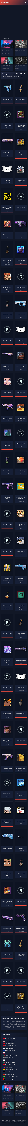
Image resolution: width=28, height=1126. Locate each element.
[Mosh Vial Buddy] (7, 460)
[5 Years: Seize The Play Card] (21, 486)
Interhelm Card (7, 235)
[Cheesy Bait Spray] (21, 757)
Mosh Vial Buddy (7, 471)
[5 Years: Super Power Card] (21, 783)
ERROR (21, 848)
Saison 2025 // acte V (10, 1067)
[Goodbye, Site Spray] (21, 513)
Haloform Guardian (20, 579)
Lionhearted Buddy (7, 315)
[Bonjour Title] (7, 169)
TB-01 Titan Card (20, 367)
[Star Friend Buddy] (21, 88)
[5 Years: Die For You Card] (21, 595)
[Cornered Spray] (7, 381)
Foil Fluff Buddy (21, 874)
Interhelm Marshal (21, 660)
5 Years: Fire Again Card (7, 902)
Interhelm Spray (21, 471)
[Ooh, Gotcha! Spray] (7, 649)
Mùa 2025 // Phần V (10, 1038)
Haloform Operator (7, 848)
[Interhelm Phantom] (7, 486)
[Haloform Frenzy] (7, 88)
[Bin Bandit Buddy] (21, 702)
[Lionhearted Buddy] (7, 304)
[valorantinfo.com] (7, 2)
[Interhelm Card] (7, 224)
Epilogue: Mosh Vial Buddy (21, 955)
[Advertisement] (14, 20)
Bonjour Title (7, 180)
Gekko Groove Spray (7, 874)
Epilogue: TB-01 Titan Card (21, 1007)
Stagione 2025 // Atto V (10, 1062)
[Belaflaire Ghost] (7, 356)
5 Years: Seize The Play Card (21, 498)
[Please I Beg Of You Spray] (21, 540)
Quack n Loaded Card (21, 153)
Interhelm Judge (21, 235)
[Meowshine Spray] (21, 810)
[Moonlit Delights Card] (7, 729)
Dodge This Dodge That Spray (7, 821)
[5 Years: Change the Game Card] (7, 568)
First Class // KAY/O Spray (7, 444)
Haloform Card (21, 260)
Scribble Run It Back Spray (7, 714)
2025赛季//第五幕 (9, 1074)
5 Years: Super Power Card (21, 794)
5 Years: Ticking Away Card (21, 126)
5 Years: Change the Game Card (7, 579)
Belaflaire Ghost (7, 367)
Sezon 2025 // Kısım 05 (10, 1045)
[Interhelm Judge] (21, 224)
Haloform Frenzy (7, 99)
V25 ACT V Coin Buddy (7, 261)
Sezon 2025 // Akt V (9, 1053)
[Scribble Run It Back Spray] (7, 702)
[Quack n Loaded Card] (21, 142)
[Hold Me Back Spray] (21, 169)
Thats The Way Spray (7, 288)
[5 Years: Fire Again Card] (7, 890)
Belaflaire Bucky (7, 153)
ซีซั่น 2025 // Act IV (9, 1048)
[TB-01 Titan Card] (21, 356)
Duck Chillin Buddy (7, 605)
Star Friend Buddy (21, 99)
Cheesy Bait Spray (21, 768)
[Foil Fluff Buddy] (21, 863)
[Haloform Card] (21, 250)
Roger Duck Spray (21, 418)
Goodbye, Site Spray (20, 525)
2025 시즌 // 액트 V (9, 1057)
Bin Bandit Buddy (20, 713)
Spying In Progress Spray (7, 208)
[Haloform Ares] (21, 304)
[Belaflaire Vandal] (7, 757)
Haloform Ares (21, 315)
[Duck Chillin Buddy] (7, 595)
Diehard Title (20, 687)
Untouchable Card (7, 954)
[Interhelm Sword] (7, 918)
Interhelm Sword (7, 928)
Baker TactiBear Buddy (21, 634)
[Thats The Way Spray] (7, 277)
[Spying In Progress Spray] (7, 196)
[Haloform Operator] (7, 837)
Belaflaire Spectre (7, 418)
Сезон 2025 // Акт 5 (10, 1050)
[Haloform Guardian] (21, 568)
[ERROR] (21, 837)
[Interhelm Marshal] (21, 649)
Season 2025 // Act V (10, 1041)
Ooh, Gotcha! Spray (7, 661)
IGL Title (21, 340)
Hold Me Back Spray (20, 180)
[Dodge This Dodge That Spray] (7, 810)
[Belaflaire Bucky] (7, 142)
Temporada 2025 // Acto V (11, 1055)
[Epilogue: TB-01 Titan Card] (21, 996)
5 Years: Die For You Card (21, 606)
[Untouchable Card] (7, 943)
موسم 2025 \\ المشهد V (10, 1079)
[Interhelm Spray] (21, 460)
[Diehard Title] (21, 677)
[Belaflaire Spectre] (7, 407)
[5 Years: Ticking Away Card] (21, 114)
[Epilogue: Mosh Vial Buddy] (21, 943)
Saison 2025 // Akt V (10, 1072)
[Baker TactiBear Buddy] (21, 622)
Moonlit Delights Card (7, 741)
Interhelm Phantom (7, 498)
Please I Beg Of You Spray (21, 552)
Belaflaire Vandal (7, 768)
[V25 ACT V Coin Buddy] (7, 250)
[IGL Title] (21, 329)
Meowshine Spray (21, 821)
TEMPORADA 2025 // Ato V (11, 1076)
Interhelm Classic (20, 928)
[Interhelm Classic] (20, 918)
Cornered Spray (7, 392)
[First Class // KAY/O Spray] (7, 433)
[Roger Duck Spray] (21, 407)
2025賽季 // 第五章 (9, 1043)
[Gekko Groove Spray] (7, 863)
